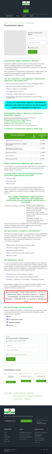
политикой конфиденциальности (34, 48)
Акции (31, 15)
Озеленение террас (26, 376)
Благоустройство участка (19, 396)
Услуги (17, 15)
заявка (26, 11)
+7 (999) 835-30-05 (10, 421)
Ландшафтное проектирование (35, 396)
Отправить (32, 51)
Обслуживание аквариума (25, 436)
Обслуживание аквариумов (38, 435)
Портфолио (7, 436)
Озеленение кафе (41, 376)
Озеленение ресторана (11, 376)
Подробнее (11, 382)
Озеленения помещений (25, 432)
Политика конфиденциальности (10, 450)
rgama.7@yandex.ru (43, 420)
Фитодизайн (27, 399)
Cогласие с (34, 48)
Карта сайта (7, 441)
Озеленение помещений (19, 393)
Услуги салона (22, 439)
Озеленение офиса (39, 437)
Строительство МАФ (39, 440)
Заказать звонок (26, 421)
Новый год (30, 393)
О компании (9, 15)
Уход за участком (18, 399)
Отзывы (6, 439)
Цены (24, 15)
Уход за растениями (24, 434)
